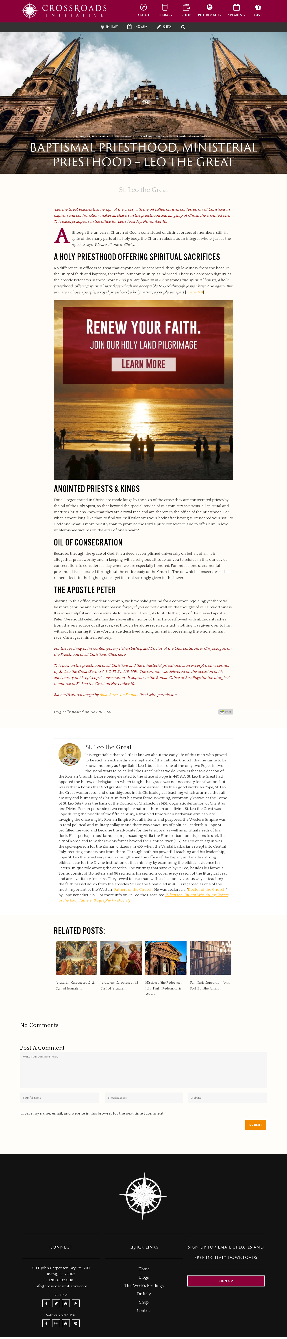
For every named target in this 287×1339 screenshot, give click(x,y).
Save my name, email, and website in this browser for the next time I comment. (94, 1113)
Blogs (144, 1277)
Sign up (226, 1281)
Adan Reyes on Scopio (118, 695)
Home (80, 136)
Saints (90, 136)
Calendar (103, 136)
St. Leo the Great (143, 190)
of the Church (133, 890)
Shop (144, 1302)
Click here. (117, 655)
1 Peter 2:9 (194, 292)
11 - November (121, 136)
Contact (144, 1310)
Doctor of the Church (207, 890)
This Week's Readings (144, 1286)
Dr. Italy (144, 1294)
